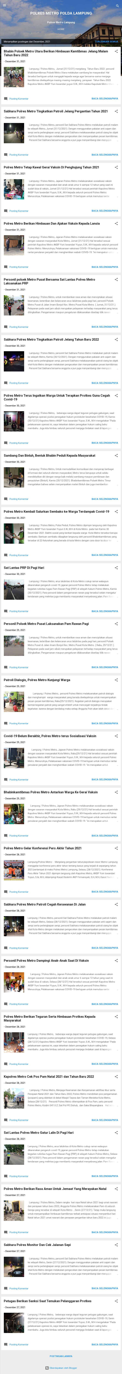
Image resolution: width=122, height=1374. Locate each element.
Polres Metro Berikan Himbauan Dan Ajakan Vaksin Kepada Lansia (52, 223)
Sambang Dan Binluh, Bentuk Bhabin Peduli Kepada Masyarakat (49, 455)
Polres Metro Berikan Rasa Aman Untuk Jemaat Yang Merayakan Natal (55, 1189)
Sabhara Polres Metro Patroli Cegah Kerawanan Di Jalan (45, 904)
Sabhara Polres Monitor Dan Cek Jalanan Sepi (37, 1245)
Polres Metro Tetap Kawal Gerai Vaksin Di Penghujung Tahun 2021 (51, 167)
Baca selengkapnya (105, 98)
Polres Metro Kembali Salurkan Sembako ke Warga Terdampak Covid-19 (56, 511)
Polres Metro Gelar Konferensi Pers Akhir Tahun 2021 (43, 848)
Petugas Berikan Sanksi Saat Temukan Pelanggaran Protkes (48, 1301)
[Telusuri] (117, 6)
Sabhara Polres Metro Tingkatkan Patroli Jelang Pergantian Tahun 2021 (56, 111)
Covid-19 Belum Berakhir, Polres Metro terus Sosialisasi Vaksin (50, 736)
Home (61, 29)
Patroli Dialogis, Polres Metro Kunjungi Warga (37, 680)
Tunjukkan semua (106, 41)
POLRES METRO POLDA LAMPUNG (61, 13)
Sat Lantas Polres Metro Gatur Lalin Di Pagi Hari (39, 1133)
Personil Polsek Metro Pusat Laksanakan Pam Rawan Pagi (46, 624)
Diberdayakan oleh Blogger (63, 1368)
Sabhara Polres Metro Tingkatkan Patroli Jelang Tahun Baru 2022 (51, 339)
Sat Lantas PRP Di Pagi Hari (24, 568)
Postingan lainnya (61, 1356)
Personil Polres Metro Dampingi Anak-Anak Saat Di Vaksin (46, 960)
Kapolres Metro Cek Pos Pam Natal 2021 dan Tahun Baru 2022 (49, 1076)
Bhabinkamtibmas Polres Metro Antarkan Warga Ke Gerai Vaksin (51, 792)
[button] (116, 51)
